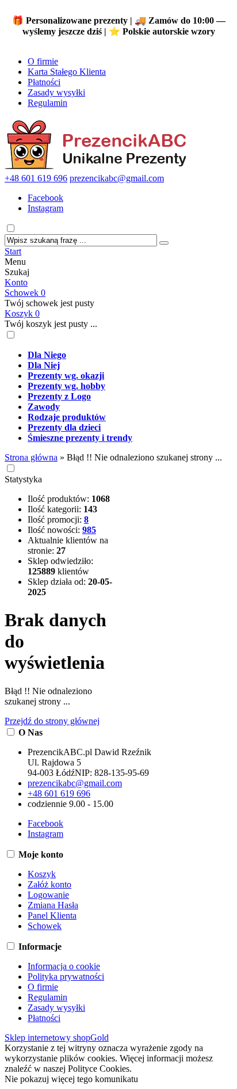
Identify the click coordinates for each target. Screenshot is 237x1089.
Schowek (25, 293)
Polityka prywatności (66, 976)
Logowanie (48, 895)
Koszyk (22, 313)
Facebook (45, 198)
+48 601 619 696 (36, 178)
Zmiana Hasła (53, 905)
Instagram (45, 208)
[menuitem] (130, 355)
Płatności (44, 82)
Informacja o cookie (64, 966)
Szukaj (17, 272)
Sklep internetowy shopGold (57, 1037)
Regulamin (47, 103)
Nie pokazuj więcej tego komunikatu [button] (71, 1079)
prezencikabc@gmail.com (117, 178)
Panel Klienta (52, 915)
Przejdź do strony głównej (52, 721)
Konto (16, 282)
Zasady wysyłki (56, 92)
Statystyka (23, 479)
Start (13, 251)
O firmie (43, 61)
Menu (15, 261)
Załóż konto (49, 884)
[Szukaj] (164, 243)
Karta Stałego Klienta (67, 72)
